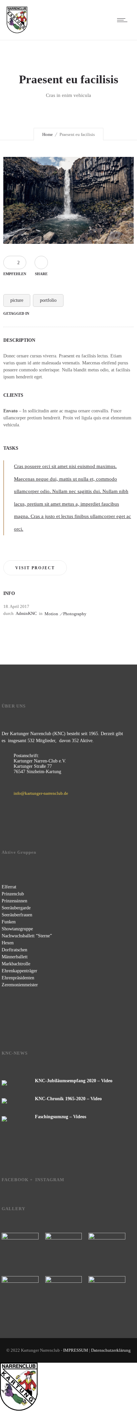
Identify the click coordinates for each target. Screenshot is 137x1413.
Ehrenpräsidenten (18, 977)
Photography (74, 613)
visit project (35, 568)
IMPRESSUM (76, 1350)
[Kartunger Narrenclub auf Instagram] (33, 1195)
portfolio (48, 300)
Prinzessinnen (14, 900)
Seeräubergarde (16, 907)
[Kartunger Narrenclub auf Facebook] (12, 1195)
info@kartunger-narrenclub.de (41, 793)
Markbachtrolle (16, 963)
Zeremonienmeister (20, 984)
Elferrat (9, 886)
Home (47, 134)
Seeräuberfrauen (17, 914)
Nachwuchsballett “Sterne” (27, 935)
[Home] (17, 31)
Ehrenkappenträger (19, 970)
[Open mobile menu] (123, 20)
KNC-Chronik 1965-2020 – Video (68, 1098)
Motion (51, 613)
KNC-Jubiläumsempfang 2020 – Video (73, 1080)
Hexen (8, 942)
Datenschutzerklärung (111, 1350)
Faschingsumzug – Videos (60, 1116)
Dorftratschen (14, 949)
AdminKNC (26, 613)
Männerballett (15, 956)
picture (16, 300)
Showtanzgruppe (17, 928)
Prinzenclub (13, 893)
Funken (9, 921)
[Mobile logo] (19, 1409)
